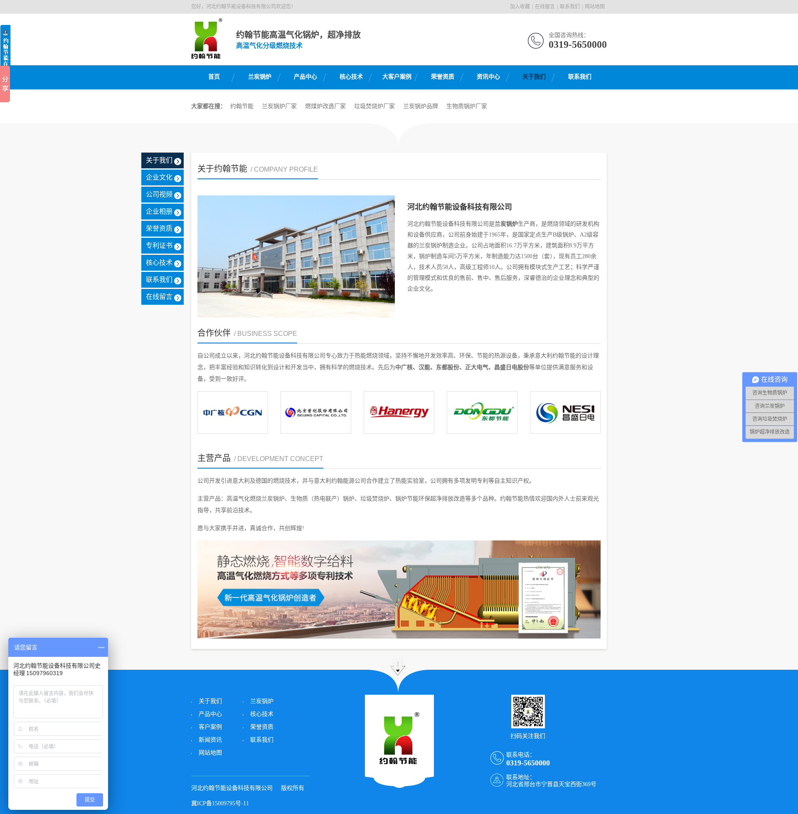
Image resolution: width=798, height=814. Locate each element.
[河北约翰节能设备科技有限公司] (206, 54)
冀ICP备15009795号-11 (220, 803)
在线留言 (545, 7)
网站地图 (595, 7)
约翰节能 (242, 106)
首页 (214, 77)
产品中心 (305, 77)
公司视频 (159, 194)
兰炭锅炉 (259, 77)
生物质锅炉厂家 (466, 106)
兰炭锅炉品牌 (420, 106)
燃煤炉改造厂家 (325, 106)
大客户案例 (396, 77)
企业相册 (159, 211)
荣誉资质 (442, 77)
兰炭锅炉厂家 (279, 106)
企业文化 (159, 177)
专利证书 (159, 245)
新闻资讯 (210, 740)
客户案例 (210, 727)
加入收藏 (520, 7)
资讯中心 (488, 77)
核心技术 (351, 77)
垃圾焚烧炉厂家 (374, 106)
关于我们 (534, 77)
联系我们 (570, 7)
